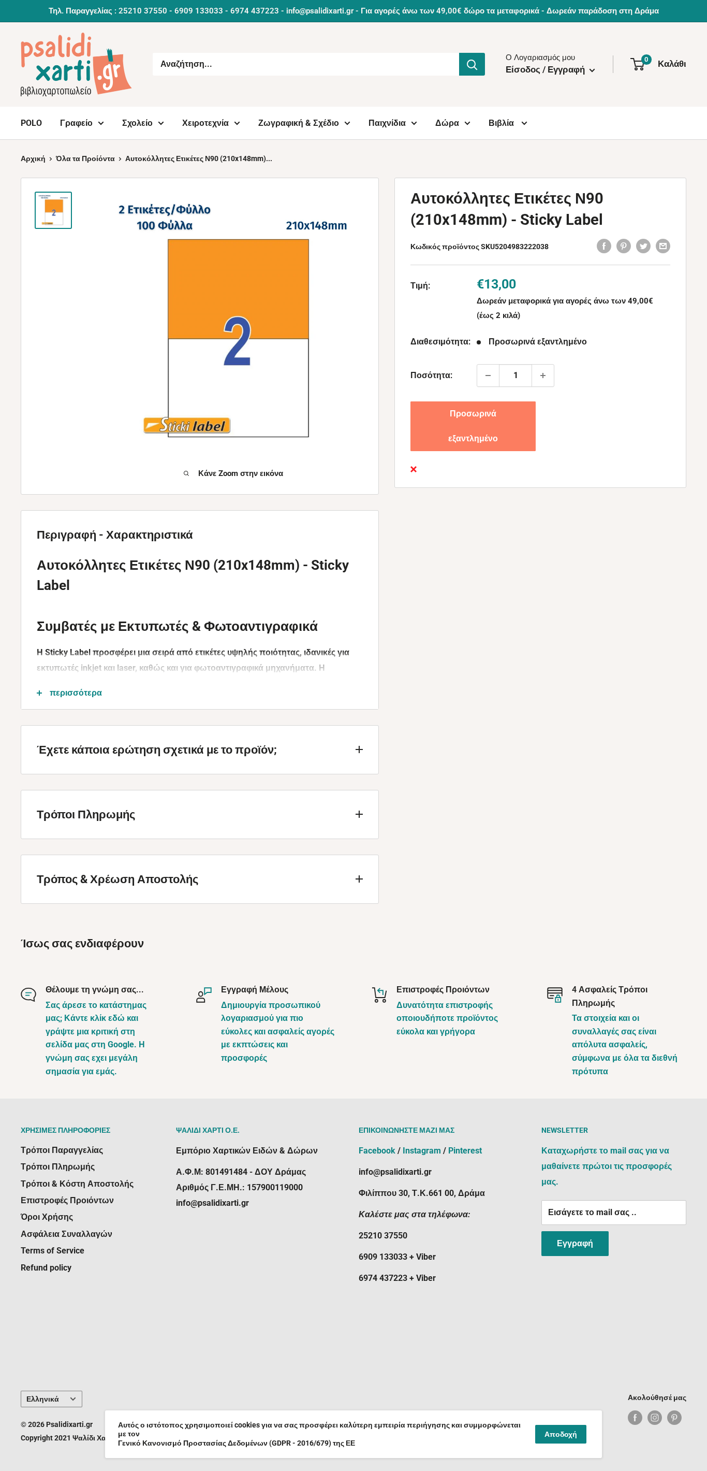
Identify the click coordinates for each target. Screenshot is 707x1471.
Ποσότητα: (431, 375)
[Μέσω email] (663, 245)
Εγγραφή (575, 1243)
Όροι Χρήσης (47, 1217)
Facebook (377, 1151)
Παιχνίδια (387, 123)
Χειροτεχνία (205, 123)
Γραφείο (76, 123)
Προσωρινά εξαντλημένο (473, 426)
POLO (31, 123)
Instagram (422, 1151)
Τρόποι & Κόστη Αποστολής (77, 1184)
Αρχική (33, 158)
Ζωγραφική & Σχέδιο (298, 123)
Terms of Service (52, 1251)
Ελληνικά (42, 1399)
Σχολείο (137, 123)
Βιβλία (502, 123)
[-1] (488, 375)
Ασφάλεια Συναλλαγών (66, 1234)
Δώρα (447, 123)
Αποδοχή (560, 1434)
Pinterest (465, 1151)
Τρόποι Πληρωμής (58, 1167)
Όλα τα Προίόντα (85, 158)
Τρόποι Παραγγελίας (62, 1150)
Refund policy (46, 1268)
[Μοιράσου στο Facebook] (604, 245)
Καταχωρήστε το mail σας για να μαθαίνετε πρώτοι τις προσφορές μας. (606, 1166)
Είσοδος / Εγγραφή (546, 69)
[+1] (543, 375)
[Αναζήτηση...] (472, 64)
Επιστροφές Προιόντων (67, 1200)
